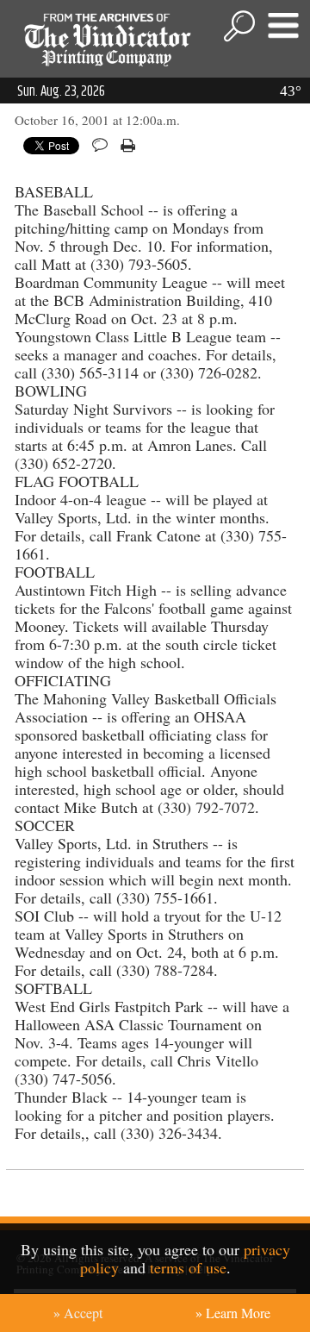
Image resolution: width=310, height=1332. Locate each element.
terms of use (188, 1267)
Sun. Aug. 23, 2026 (61, 91)
